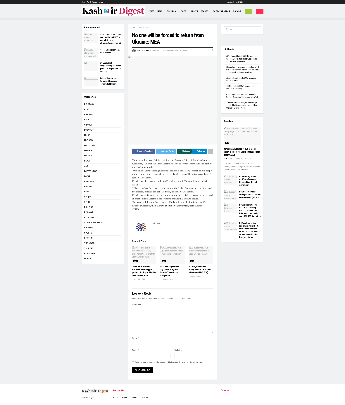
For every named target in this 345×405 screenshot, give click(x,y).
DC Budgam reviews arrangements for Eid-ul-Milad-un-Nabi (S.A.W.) (200, 269)
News (159, 11)
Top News (89, 243)
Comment (137, 304)
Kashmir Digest (88, 398)
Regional (88, 212)
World (87, 259)
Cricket (88, 125)
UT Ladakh (89, 253)
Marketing (89, 181)
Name (135, 338)
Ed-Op (183, 11)
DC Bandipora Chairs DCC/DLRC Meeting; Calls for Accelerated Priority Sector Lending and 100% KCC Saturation (242, 58)
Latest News (144, 28)
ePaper (101, 2)
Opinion (88, 197)
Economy (89, 130)
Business (171, 11)
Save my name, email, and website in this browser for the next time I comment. (169, 362)
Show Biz (237, 11)
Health (194, 11)
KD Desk (229, 158)
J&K (135, 261)
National (183, 50)
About (89, 2)
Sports (204, 11)
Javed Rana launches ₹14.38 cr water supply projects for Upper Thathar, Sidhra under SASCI (242, 152)
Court (87, 120)
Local (87, 176)
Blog (86, 109)
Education (89, 145)
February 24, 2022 (159, 50)
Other (87, 202)
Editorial (89, 140)
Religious (89, 217)
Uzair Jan (144, 50)
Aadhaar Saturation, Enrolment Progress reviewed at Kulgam (108, 81)
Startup (88, 238)
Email (135, 350)
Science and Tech (93, 223)
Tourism (88, 248)
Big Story (89, 104)
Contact (94, 2)
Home (83, 2)
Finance (88, 151)
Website (178, 350)
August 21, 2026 (139, 279)
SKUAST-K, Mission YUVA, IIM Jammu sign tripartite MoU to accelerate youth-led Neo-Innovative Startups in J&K (242, 105)
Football (89, 156)
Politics (88, 207)
